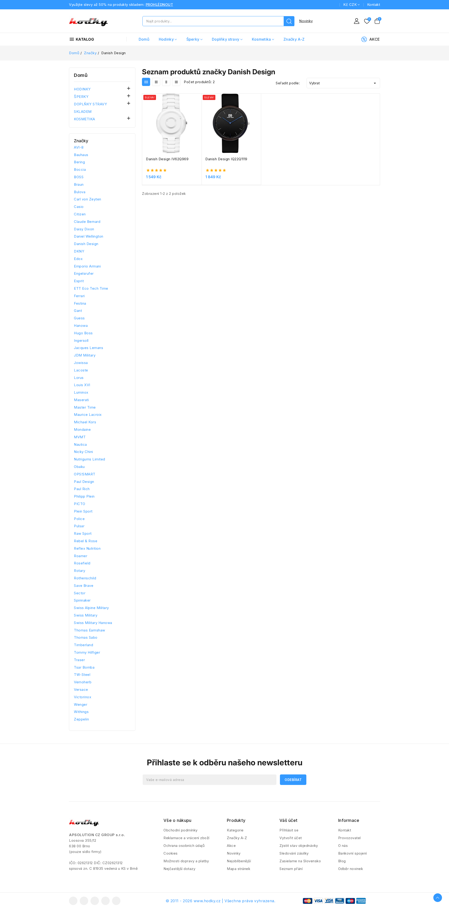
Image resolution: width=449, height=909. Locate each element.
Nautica (80, 444)
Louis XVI (82, 385)
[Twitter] (84, 901)
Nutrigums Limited (89, 459)
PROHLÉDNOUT (159, 4)
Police (79, 519)
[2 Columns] (166, 82)
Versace (81, 689)
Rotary (79, 570)
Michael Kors (85, 422)
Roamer (80, 556)
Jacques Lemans (88, 348)
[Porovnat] (200, 109)
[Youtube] (95, 901)
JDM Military (84, 355)
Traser (79, 660)
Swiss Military (85, 615)
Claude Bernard (87, 221)
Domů (80, 75)
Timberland (83, 645)
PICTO (79, 504)
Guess (79, 318)
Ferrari (79, 296)
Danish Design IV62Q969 (167, 159)
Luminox (81, 392)
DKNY (79, 251)
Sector (79, 593)
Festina (80, 303)
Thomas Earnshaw (89, 630)
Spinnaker (82, 600)
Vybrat (343, 83)
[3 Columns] (156, 82)
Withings (81, 711)
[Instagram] (105, 901)
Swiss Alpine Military (91, 608)
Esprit (79, 281)
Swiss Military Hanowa (93, 622)
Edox (78, 259)
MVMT (80, 437)
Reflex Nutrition (87, 548)
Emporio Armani (87, 266)
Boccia (80, 169)
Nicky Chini (83, 451)
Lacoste (81, 370)
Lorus (79, 377)
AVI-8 (79, 147)
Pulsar (79, 526)
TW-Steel (82, 674)
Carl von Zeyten (87, 199)
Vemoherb (82, 682)
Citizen (80, 214)
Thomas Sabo (86, 637)
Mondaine (82, 429)
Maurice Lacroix (88, 414)
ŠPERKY (81, 96)
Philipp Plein (84, 496)
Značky (81, 140)
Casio (79, 206)
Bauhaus (81, 155)
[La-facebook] (73, 901)
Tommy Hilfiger (87, 652)
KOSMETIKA (84, 119)
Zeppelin (81, 719)
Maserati (81, 400)
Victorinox (82, 697)
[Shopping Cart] (377, 21)
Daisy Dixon (84, 229)
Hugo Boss (83, 333)
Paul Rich (82, 489)
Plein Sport (83, 511)
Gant (78, 310)
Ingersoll (81, 340)
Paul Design (84, 481)
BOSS (78, 177)
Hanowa (81, 325)
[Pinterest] (116, 901)
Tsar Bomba (84, 667)
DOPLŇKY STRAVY (90, 104)
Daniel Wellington (88, 236)
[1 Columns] (176, 82)
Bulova (79, 192)
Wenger (80, 704)
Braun (79, 184)
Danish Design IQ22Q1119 (226, 159)
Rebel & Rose (85, 541)
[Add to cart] (200, 127)
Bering (79, 162)
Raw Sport (83, 533)
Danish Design (86, 244)
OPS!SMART (84, 474)
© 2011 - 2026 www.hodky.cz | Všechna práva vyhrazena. (220, 900)
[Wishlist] (367, 21)
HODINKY (82, 89)
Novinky (306, 21)
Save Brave (83, 585)
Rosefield (82, 563)
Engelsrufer (84, 273)
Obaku (79, 466)
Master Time (85, 407)
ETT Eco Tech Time (91, 288)
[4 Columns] (146, 82)
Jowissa (81, 362)
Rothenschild (85, 578)
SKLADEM (83, 111)
